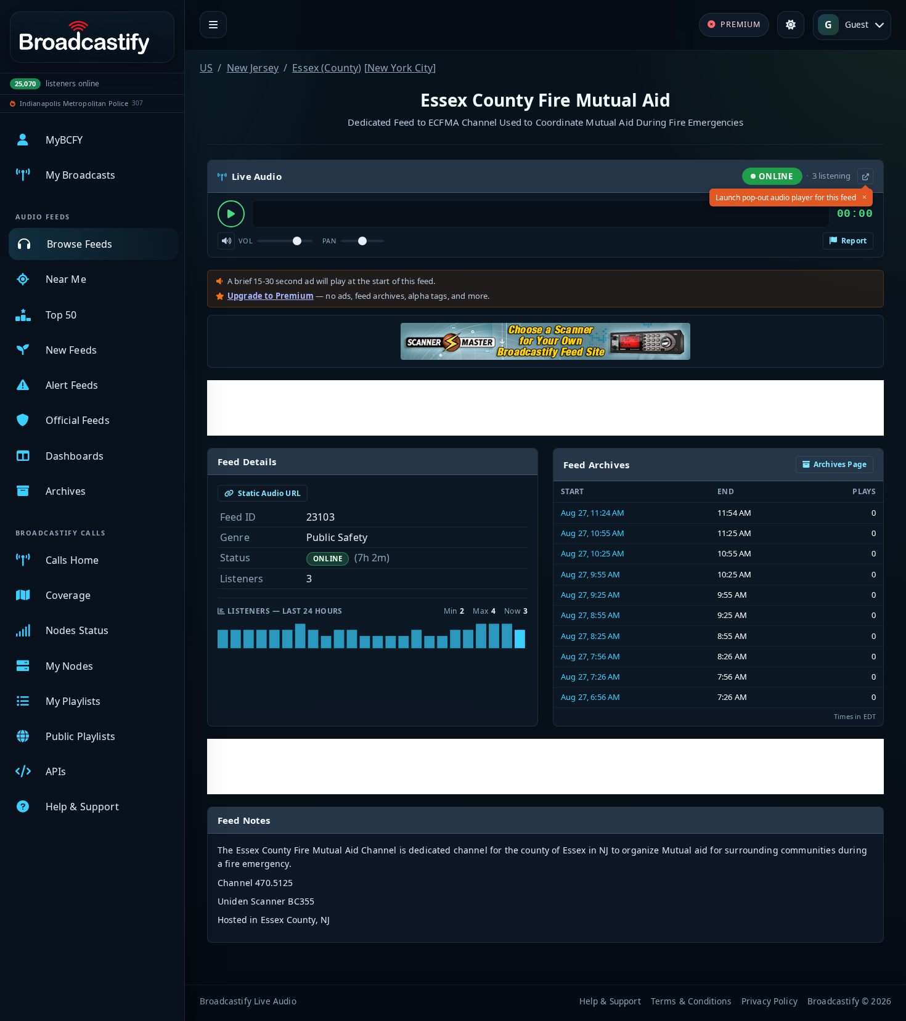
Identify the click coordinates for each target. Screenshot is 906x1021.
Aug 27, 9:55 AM (590, 574)
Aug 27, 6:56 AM (590, 696)
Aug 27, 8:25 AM (590, 635)
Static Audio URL (268, 493)
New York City (400, 68)
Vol (246, 240)
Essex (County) (326, 68)
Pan (329, 240)
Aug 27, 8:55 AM (590, 614)
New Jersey (253, 68)
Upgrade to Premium (270, 295)
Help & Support (610, 1001)
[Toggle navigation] (213, 24)
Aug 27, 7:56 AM (590, 656)
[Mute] (226, 241)
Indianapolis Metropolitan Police (74, 103)
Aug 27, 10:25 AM (593, 553)
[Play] (231, 213)
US (206, 68)
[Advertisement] (545, 408)
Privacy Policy (769, 1001)
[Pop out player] (865, 176)
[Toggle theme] (790, 24)
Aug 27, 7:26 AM (590, 676)
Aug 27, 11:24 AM (593, 512)
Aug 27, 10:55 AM (593, 533)
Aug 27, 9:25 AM (590, 594)
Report (853, 240)
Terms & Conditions (691, 1001)
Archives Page (840, 464)
